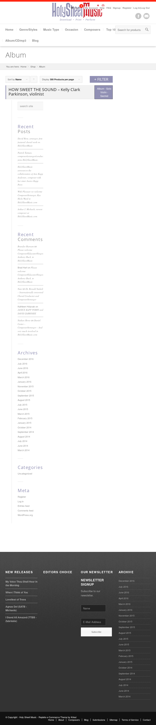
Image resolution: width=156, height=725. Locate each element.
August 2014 (24, 436)
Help (102, 7)
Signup (117, 7)
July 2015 (22, 404)
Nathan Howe (24, 320)
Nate (20, 288)
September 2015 (26, 395)
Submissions (99, 719)
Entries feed (23, 505)
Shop (33, 66)
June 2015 (23, 409)
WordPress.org (25, 515)
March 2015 (23, 413)
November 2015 (26, 386)
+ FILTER (101, 79)
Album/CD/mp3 (15, 40)
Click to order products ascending (34, 80)
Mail (146, 16)
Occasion (71, 29)
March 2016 (23, 377)
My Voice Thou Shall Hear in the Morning (21, 583)
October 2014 (24, 427)
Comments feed (25, 510)
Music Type (51, 29)
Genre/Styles (28, 29)
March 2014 (23, 450)
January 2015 (24, 422)
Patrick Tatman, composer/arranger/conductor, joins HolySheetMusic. (32, 156)
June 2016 (23, 368)
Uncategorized (25, 473)
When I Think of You (16, 592)
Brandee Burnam (26, 246)
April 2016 (22, 372)
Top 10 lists (114, 29)
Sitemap (113, 719)
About (61, 719)
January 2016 (24, 381)
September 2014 (26, 431)
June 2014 (23, 445)
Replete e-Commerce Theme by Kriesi (57, 717)
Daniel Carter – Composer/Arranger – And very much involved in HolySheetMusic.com (30, 327)
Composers (92, 29)
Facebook (138, 16)
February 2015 (25, 418)
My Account (91, 7)
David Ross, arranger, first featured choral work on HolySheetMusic (30, 142)
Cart (77, 7)
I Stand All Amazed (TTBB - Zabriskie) (21, 619)
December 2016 (26, 358)
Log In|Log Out (141, 7)
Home (9, 29)
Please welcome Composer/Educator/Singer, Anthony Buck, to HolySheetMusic (30, 274)
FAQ (108, 7)
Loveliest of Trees (15, 599)
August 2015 (24, 400)
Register (126, 7)
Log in (21, 501)
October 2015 (24, 390)
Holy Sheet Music (28, 717)
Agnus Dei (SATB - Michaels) (16, 608)
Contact (147, 719)
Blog (35, 40)
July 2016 (22, 363)
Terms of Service (130, 719)
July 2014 (22, 441)
